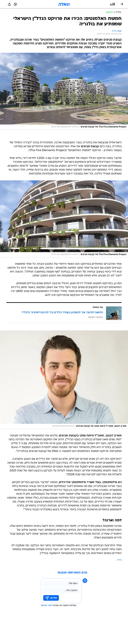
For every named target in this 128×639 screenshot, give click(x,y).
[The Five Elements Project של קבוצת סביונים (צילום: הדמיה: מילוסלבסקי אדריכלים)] (64, 91)
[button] (112, 4)
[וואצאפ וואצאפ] (15, 4)
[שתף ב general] (9, 4)
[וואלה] (64, 4)
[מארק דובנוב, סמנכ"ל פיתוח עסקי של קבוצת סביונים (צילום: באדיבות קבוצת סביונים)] (64, 379)
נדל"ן (119, 560)
